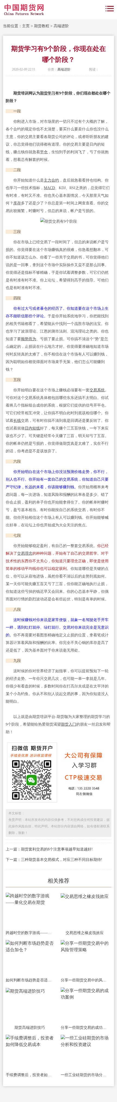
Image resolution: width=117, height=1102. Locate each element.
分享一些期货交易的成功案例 (85, 1028)
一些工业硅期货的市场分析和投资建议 (85, 1075)
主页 (26, 26)
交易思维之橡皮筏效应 (85, 933)
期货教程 (41, 26)
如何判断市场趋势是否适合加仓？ (30, 980)
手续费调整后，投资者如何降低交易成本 (30, 1075)
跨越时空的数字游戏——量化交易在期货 (30, 933)
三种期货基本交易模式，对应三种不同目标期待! (61, 860)
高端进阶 (61, 26)
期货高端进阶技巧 (29, 1028)
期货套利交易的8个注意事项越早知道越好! (57, 849)
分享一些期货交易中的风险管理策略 (85, 980)
